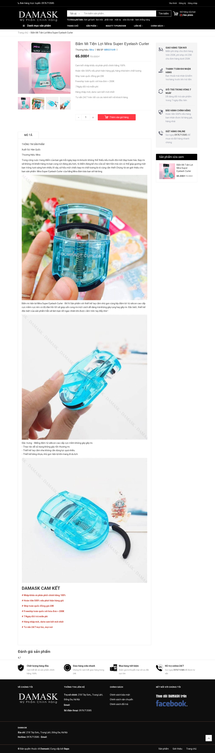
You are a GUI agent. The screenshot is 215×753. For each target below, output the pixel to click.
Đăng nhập (192, 3)
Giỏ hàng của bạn (188, 12)
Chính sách (157, 26)
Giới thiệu (177, 749)
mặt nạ (118, 20)
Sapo (66, 749)
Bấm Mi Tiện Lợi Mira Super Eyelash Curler (185, 168)
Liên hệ (138, 26)
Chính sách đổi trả (119, 704)
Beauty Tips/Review (116, 26)
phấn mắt (109, 20)
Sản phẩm (91, 26)
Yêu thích (173, 3)
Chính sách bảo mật (120, 695)
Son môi (99, 20)
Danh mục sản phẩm (39, 25)
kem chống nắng (143, 20)
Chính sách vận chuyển (121, 699)
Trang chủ (72, 26)
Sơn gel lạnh (89, 20)
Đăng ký (182, 3)
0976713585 (48, 3)
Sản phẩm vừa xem (171, 157)
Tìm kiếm (163, 13)
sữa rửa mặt (128, 20)
